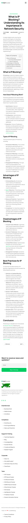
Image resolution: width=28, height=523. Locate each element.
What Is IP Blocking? (11, 58)
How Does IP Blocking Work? (15, 59)
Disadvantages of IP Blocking (13, 64)
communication (10, 133)
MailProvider (14, 32)
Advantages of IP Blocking (13, 63)
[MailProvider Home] (6, 381)
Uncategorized (14, 14)
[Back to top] (6, 385)
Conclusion (9, 68)
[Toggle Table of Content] (19, 56)
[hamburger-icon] (25, 2)
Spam (7, 190)
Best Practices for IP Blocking (13, 66)
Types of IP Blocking (13, 61)
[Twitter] (3, 400)
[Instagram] (5, 400)
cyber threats (6, 339)
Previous (7, 344)
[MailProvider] (6, 2)
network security (8, 325)
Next (21, 344)
